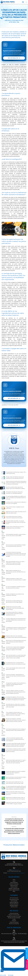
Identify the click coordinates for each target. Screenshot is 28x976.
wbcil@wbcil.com (15, 869)
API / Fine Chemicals (14, 897)
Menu (23, 2)
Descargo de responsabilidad (14, 917)
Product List (26, 964)
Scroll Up (2, 970)
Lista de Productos (14, 882)
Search (26, 2)
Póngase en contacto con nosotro (14, 916)
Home (14, 879)
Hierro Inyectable (14, 900)
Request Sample (26, 953)
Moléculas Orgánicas (14, 902)
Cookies (14, 919)
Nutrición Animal (14, 906)
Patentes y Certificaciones (14, 888)
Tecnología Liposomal (14, 899)
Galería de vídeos (14, 886)
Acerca (14, 881)
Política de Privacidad (14, 922)
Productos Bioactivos (14, 903)
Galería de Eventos (14, 885)
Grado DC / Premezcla (14, 884)
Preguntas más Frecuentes (14, 914)
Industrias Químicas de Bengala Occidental (16, 872)
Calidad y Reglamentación (14, 889)
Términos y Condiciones (14, 923)
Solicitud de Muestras (14, 913)
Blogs (14, 891)
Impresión (14, 920)
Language (1, 18)
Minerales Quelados (14, 905)
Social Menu (1, 488)
